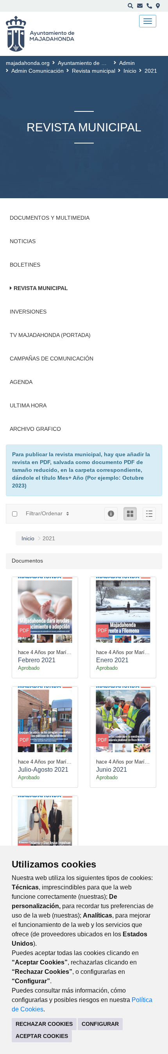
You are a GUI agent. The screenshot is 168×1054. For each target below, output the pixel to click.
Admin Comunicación (37, 71)
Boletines (25, 265)
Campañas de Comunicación (51, 358)
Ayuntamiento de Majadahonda (96, 63)
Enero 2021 (112, 660)
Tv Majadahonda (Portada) (50, 335)
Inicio (129, 71)
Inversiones (28, 311)
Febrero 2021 (36, 660)
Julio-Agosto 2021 (43, 769)
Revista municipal (93, 71)
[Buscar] (130, 6)
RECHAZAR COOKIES (44, 1024)
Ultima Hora (28, 405)
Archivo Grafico (35, 429)
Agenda (21, 382)
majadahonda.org (28, 63)
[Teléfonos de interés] (149, 6)
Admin (127, 63)
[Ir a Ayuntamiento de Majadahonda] (45, 34)
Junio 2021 (111, 769)
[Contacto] (140, 6)
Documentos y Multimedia (49, 218)
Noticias (23, 241)
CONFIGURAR (100, 1024)
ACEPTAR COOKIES (42, 1036)
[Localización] (158, 6)
